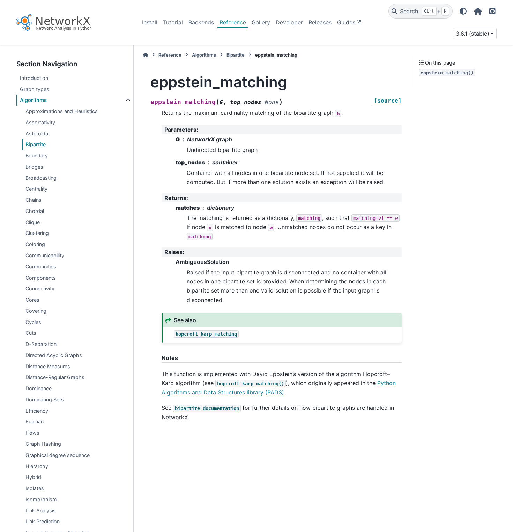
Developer (289, 22)
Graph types (34, 89)
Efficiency (36, 411)
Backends (201, 22)
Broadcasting (41, 178)
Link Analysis (40, 510)
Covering (35, 311)
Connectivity (39, 288)
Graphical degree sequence (57, 455)
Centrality (36, 189)
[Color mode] (463, 11)
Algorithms (33, 100)
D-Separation (41, 344)
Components (40, 277)
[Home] (145, 55)
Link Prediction (42, 521)
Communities (40, 266)
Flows (32, 433)
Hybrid (33, 477)
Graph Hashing (43, 444)
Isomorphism (41, 499)
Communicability (44, 255)
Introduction (34, 78)
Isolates (34, 488)
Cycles (33, 322)
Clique (32, 222)
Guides (346, 22)
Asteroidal (37, 133)
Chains (33, 200)
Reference (233, 22)
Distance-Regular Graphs (54, 377)
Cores (32, 300)
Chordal (34, 211)
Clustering (37, 233)
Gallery (261, 22)
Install (149, 22)
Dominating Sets (44, 399)
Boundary (36, 155)
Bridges (34, 167)
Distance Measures (47, 366)
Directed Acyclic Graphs (53, 355)
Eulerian (34, 421)
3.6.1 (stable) (472, 33)
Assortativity (40, 122)
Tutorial (173, 22)
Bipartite (35, 144)
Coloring (35, 244)
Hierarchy (36, 466)
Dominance (38, 388)
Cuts (30, 333)
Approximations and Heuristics (61, 111)
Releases (320, 22)
